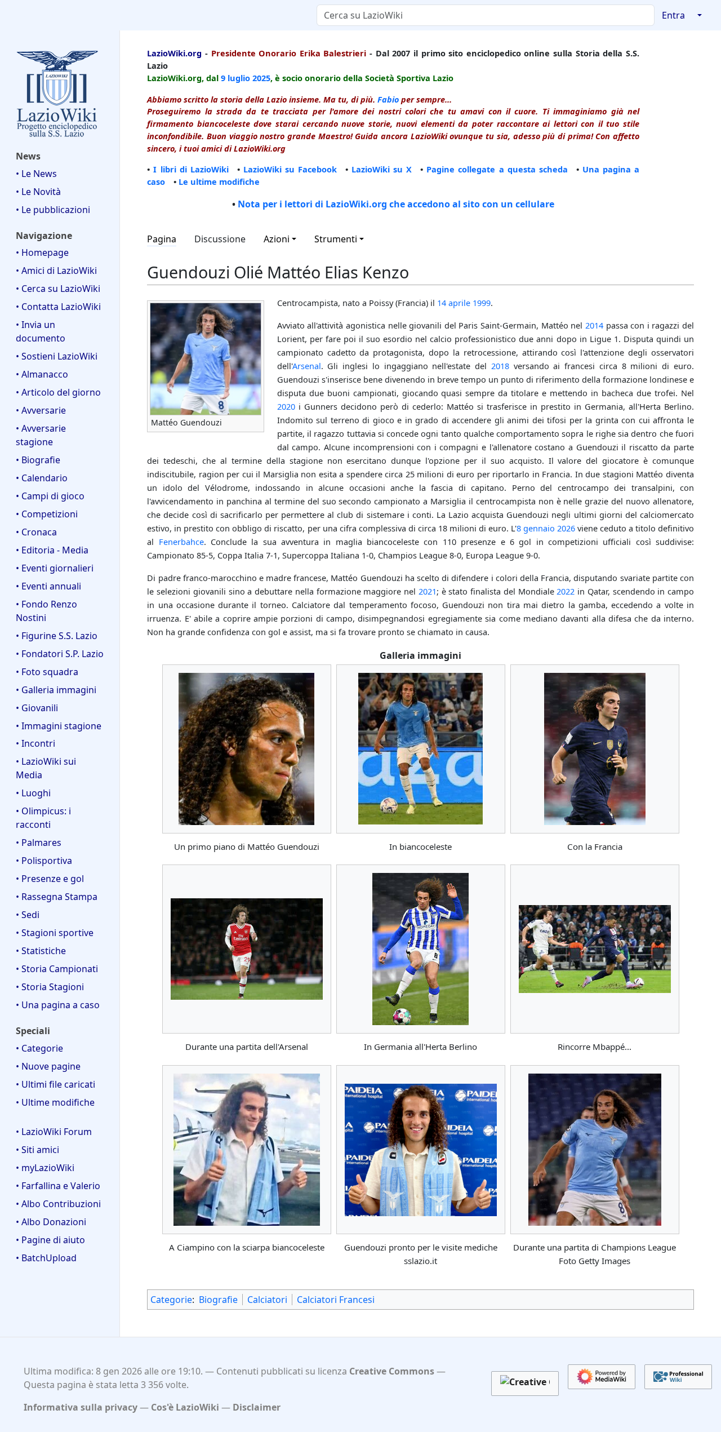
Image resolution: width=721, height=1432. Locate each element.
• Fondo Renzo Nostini (46, 611)
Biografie (218, 1299)
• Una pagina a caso (58, 1005)
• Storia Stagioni (50, 987)
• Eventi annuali (48, 586)
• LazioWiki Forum (54, 1131)
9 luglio (235, 77)
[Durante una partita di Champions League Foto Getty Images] (594, 1150)
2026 (566, 528)
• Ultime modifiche (55, 1102)
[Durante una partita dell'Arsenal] (247, 949)
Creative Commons (391, 1371)
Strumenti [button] (335, 239)
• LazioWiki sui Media (46, 768)
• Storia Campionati (57, 969)
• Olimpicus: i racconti (43, 818)
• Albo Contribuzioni (58, 1204)
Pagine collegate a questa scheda (496, 169)
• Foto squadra (47, 672)
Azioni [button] (277, 239)
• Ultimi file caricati (55, 1084)
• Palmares (38, 842)
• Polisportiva (44, 860)
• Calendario (42, 478)
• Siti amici (37, 1149)
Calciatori (267, 1299)
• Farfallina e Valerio (58, 1186)
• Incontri (35, 743)
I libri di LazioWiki (190, 169)
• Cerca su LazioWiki (58, 288)
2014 (594, 325)
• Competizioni (47, 514)
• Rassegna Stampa (56, 896)
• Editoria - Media (52, 550)
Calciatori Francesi (336, 1299)
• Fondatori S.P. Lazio (60, 654)
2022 (566, 591)
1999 (482, 302)
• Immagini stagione (58, 726)
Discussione (220, 239)
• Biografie (38, 460)
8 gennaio (536, 528)
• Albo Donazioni (51, 1222)
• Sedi (27, 914)
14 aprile (453, 302)
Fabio (388, 99)
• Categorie (39, 1048)
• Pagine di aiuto (50, 1240)
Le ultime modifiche (219, 181)
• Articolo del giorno (58, 392)
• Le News (36, 173)
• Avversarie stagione (41, 435)
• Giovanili (37, 708)
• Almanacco (42, 374)
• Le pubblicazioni (53, 209)
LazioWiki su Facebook (290, 169)
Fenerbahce (181, 541)
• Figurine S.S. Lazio (56, 635)
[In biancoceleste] (420, 748)
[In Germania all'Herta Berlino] (420, 949)
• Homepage (42, 252)
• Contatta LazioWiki (58, 306)
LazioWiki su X (381, 169)
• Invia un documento (40, 331)
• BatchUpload (46, 1258)
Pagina (161, 239)
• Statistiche (41, 951)
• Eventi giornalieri (55, 568)
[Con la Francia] (595, 749)
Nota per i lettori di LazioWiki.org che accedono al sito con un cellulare (396, 204)
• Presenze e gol (50, 878)
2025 (261, 77)
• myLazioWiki (45, 1167)
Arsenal (306, 365)
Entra (673, 15)
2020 (286, 406)
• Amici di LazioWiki (56, 270)
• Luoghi (33, 793)
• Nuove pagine (48, 1066)
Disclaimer (257, 1407)
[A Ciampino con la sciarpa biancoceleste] (246, 1150)
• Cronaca (36, 532)
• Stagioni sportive (55, 932)
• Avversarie (41, 410)
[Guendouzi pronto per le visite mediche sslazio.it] (421, 1150)
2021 (428, 591)
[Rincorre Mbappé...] (595, 949)
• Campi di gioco (50, 496)
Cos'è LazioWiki (185, 1407)
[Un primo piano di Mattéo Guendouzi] (246, 749)
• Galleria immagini (56, 690)
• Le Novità (38, 191)
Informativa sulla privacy (80, 1407)
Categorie (171, 1299)
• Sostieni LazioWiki (56, 356)
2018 (500, 365)
